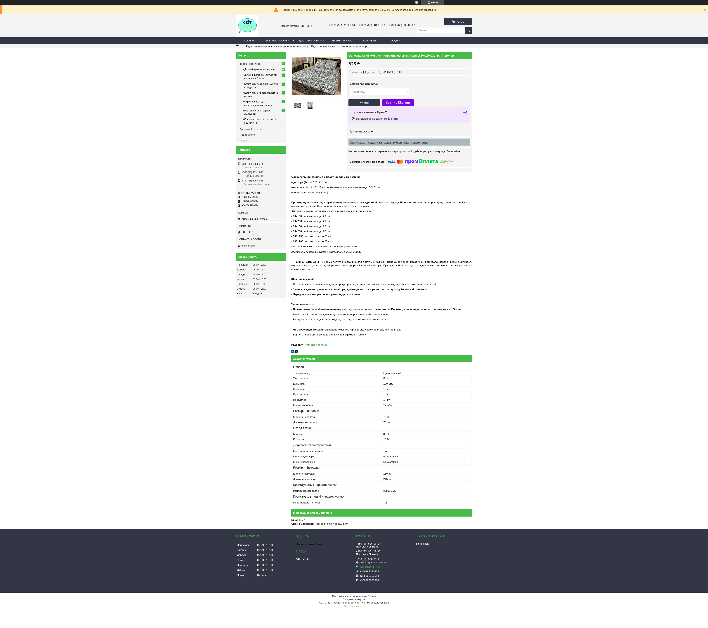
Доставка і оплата (311, 40)
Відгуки (244, 140)
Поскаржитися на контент (345, 602)
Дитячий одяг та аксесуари (259, 69)
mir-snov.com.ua (316, 344)
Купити (364, 102)
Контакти (369, 40)
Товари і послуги (277, 40)
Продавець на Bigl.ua (354, 599)
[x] (296, 352)
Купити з (391, 102)
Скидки (395, 40)
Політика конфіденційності (375, 602)
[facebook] (292, 352)
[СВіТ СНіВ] (247, 35)
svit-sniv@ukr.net (250, 192)
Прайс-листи (247, 134)
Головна (249, 40)
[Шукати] (468, 30)
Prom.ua (371, 596)
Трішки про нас (342, 40)
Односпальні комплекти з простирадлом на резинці (277, 46)
